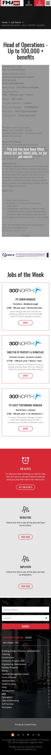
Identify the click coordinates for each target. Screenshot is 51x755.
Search (25, 626)
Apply (25, 322)
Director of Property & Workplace (25, 352)
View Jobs (25, 537)
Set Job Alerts (25, 487)
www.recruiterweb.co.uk (26, 749)
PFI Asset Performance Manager (25, 405)
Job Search (16, 22)
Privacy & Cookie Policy (25, 724)
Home (4, 22)
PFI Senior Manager (25, 299)
